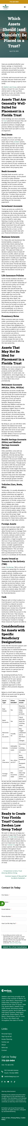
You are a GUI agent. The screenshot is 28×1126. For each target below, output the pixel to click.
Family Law (5, 1042)
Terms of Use (6, 1118)
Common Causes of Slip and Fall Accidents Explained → (15, 877)
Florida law (9, 567)
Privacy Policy (15, 1118)
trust (5, 121)
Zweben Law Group (10, 87)
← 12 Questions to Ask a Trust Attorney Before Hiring (12, 872)
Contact (4, 1050)
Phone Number (6, 916)
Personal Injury (7, 1034)
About (4, 1045)
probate (16, 142)
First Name (5, 895)
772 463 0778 (9, 1065)
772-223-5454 (14, 2)
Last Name (5, 902)
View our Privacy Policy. (15, 943)
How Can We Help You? (9, 923)
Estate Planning (7, 1039)
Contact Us (11, 845)
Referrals (5, 1047)
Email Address (6, 909)
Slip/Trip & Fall (7, 1036)
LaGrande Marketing (9, 1111)
